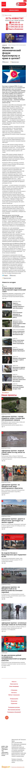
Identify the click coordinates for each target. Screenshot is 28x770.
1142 (4, 667)
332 (4, 495)
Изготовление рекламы (14, 709)
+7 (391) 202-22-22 (15, 24)
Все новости (5, 392)
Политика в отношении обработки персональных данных (17, 760)
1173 (4, 631)
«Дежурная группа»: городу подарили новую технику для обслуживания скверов (13, 418)
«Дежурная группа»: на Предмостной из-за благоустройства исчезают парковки (11, 589)
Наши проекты (9, 395)
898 (4, 599)
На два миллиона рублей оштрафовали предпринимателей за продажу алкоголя (13, 657)
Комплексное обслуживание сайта (17, 767)
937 (4, 529)
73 (4, 426)
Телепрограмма (14, 698)
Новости (4, 286)
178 (5, 298)
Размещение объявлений (14, 712)
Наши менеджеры (14, 686)
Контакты (14, 692)
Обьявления (14, 701)
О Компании (14, 690)
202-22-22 (15, 22)
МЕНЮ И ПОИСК (14, 10)
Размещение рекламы (14, 707)
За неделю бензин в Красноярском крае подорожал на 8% (13, 554)
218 (4, 460)
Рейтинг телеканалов (14, 695)
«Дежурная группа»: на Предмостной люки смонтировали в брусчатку (12, 486)
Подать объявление (15, 29)
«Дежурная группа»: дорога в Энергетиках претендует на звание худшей (13, 520)
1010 (4, 563)
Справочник (14, 703)
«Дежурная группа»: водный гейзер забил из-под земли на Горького (13, 452)
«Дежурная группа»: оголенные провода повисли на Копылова (13, 623)
